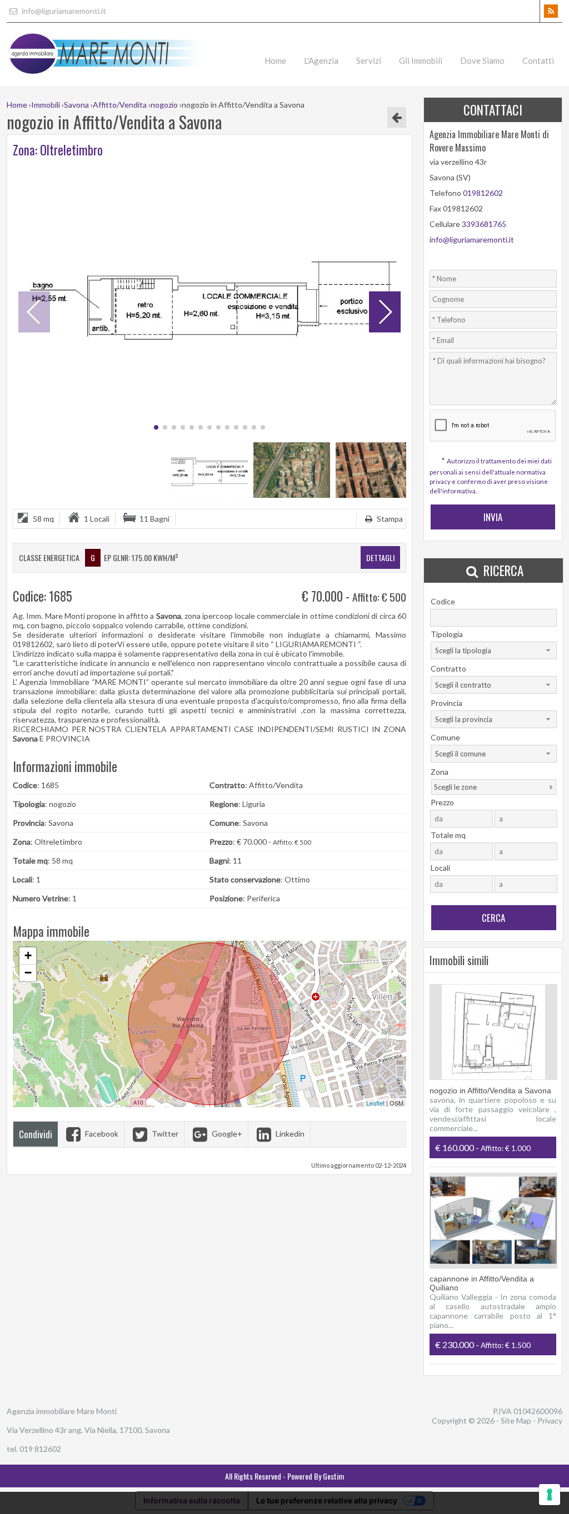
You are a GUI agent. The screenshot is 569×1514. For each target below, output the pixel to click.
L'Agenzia (321, 60)
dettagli (380, 557)
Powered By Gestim (315, 1476)
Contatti (538, 60)
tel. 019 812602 (34, 1449)
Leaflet (375, 1102)
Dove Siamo (482, 60)
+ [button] (28, 955)
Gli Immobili (420, 60)
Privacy (549, 1420)
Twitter (164, 1133)
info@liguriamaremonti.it (63, 11)
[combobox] (494, 650)
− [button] (28, 973)
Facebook (100, 1133)
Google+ (226, 1133)
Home (275, 60)
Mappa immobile (51, 931)
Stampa (389, 518)
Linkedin (289, 1133)
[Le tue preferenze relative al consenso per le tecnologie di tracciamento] (549, 1494)
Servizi (368, 60)
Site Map (516, 1420)
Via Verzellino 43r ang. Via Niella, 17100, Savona (88, 1430)
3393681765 (484, 224)
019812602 (483, 193)
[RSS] (551, 11)
